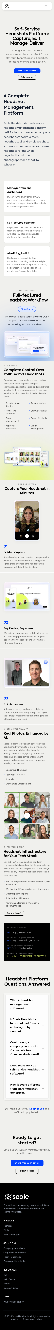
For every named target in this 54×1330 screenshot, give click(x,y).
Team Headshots (12, 1257)
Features (7, 1226)
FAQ (5, 1275)
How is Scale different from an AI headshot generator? (27, 1089)
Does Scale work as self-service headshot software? (27, 1069)
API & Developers (11, 1235)
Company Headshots (14, 1248)
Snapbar (27, 1319)
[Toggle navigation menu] (46, 6)
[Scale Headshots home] (7, 6)
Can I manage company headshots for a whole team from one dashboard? (27, 1048)
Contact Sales (10, 1288)
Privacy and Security (13, 1302)
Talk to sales (27, 77)
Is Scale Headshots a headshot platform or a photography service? (27, 1025)
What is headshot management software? (27, 1004)
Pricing (6, 1230)
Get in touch (36, 1109)
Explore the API (13, 913)
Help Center (9, 1280)
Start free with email (27, 71)
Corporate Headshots (14, 1253)
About (6, 1284)
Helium (39, 1319)
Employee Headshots (14, 1261)
